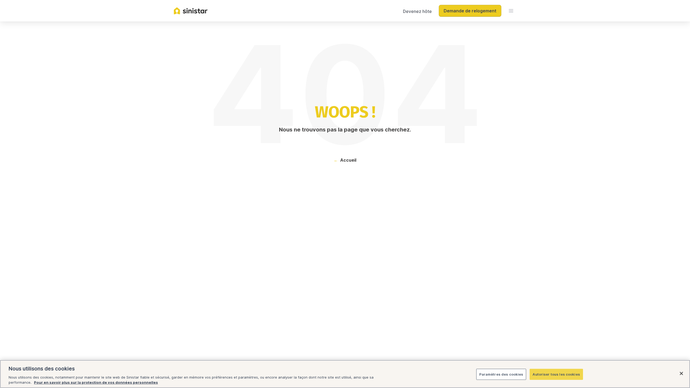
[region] (345, 374)
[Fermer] (681, 373)
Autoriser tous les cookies (556, 374)
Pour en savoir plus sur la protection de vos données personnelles (96, 382)
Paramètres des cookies (501, 374)
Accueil (348, 160)
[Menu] (511, 11)
